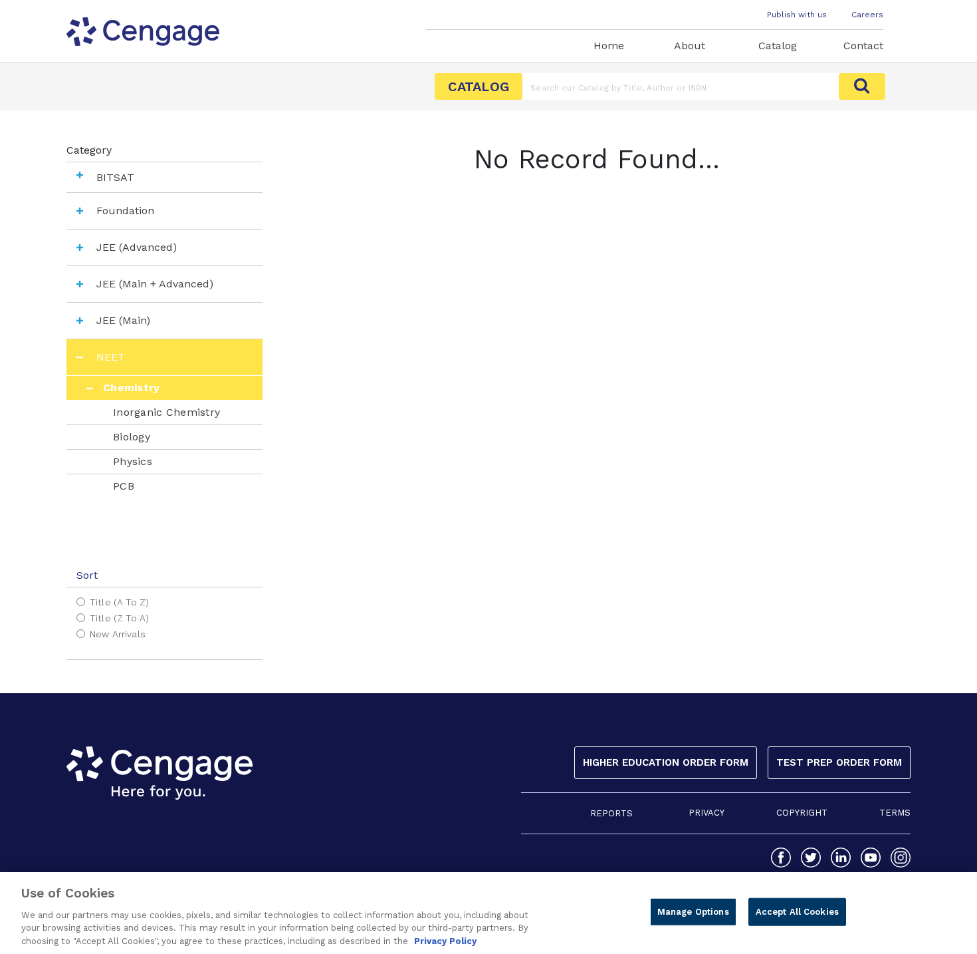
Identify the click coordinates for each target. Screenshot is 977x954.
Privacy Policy (445, 940)
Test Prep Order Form (839, 762)
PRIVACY (706, 813)
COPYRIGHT (801, 813)
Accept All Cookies (797, 912)
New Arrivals (118, 634)
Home (609, 45)
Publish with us (797, 14)
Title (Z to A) (119, 618)
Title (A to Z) (119, 602)
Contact (863, 45)
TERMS (895, 813)
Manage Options (693, 912)
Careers (867, 14)
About (689, 45)
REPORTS (611, 813)
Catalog (777, 45)
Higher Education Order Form (665, 762)
